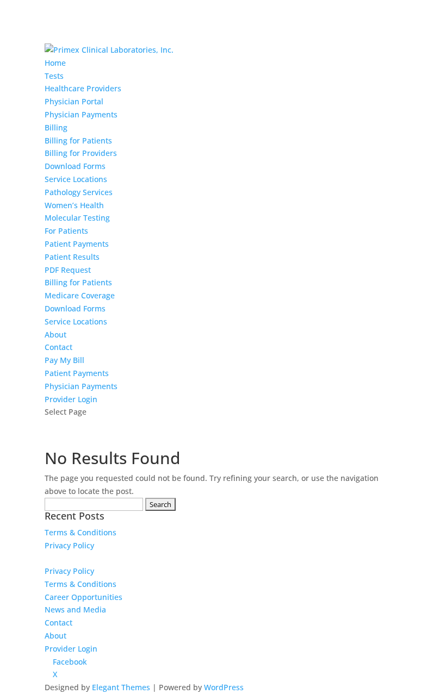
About (55, 334)
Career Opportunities (83, 597)
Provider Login (71, 399)
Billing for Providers (81, 153)
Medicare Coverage (80, 295)
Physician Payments (81, 114)
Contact (58, 347)
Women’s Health (74, 205)
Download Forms (75, 166)
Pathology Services (79, 192)
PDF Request (68, 270)
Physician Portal (74, 101)
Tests (54, 76)
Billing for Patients (78, 140)
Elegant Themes (121, 687)
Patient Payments (77, 244)
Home (55, 63)
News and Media (75, 609)
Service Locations (76, 179)
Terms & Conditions (80, 532)
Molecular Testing (77, 217)
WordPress (224, 687)
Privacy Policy (69, 545)
